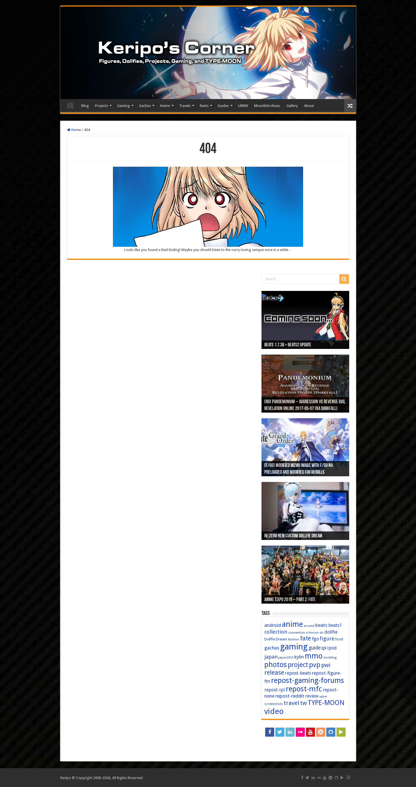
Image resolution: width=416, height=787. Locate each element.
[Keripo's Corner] (208, 53)
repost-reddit (289, 696)
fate (305, 638)
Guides (223, 106)
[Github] (330, 732)
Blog (85, 106)
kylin (299, 657)
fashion (293, 639)
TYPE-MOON (326, 703)
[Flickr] (300, 732)
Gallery (292, 106)
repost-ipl (274, 689)
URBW (243, 106)
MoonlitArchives (267, 106)
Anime (165, 106)
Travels (185, 106)
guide (314, 648)
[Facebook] (269, 732)
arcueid (309, 626)
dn (321, 632)
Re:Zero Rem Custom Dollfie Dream (293, 536)
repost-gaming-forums (307, 680)
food (339, 639)
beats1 (335, 625)
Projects (101, 106)
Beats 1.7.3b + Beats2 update (287, 345)
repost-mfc (304, 689)
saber (323, 696)
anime (292, 624)
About (309, 106)
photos (275, 664)
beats (321, 625)
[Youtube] (310, 732)
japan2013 (285, 657)
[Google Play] (341, 732)
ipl (323, 648)
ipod (332, 648)
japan (271, 657)
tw (303, 703)
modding (329, 657)
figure (327, 639)
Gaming (123, 106)
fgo (315, 639)
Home (70, 105)
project (298, 665)
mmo (314, 655)
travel (291, 703)
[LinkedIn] (290, 732)
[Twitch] (305, 742)
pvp (314, 665)
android (272, 625)
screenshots (273, 704)
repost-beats (298, 673)
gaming (294, 646)
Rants (204, 106)
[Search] (344, 279)
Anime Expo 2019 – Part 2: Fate (290, 599)
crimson (312, 632)
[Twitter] (279, 732)
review (311, 696)
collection (275, 632)
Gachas (145, 106)
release (274, 672)
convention (296, 632)
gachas (271, 648)
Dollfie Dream (275, 639)
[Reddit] (320, 732)
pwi (326, 665)
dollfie (331, 632)
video (274, 711)
